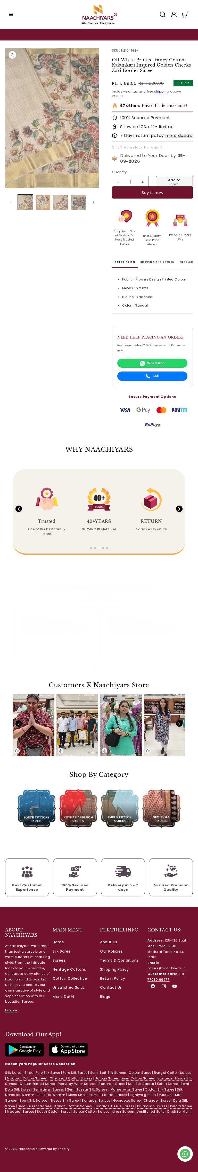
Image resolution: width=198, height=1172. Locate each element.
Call (156, 376)
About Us (108, 942)
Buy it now (152, 197)
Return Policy (112, 978)
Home (58, 942)
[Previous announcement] (10, 34)
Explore (11, 1010)
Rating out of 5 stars (95, 599)
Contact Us (111, 987)
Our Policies (111, 951)
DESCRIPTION (124, 262)
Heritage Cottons (69, 969)
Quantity (119, 172)
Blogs (105, 996)
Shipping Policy (114, 969)
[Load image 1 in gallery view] (25, 202)
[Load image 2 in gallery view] (43, 202)
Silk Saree (62, 951)
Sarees (59, 960)
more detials (179, 135)
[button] (10, 14)
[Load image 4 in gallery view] (78, 202)
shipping (161, 91)
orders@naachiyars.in (166, 968)
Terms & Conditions (119, 960)
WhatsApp (156, 363)
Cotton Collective (70, 978)
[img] (98, 593)
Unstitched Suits (68, 987)
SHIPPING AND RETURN (157, 262)
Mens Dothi (63, 996)
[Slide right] (93, 202)
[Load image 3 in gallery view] (60, 202)
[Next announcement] (188, 34)
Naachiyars (28, 1149)
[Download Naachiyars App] (24, 1055)
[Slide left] (10, 202)
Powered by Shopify (54, 1149)
